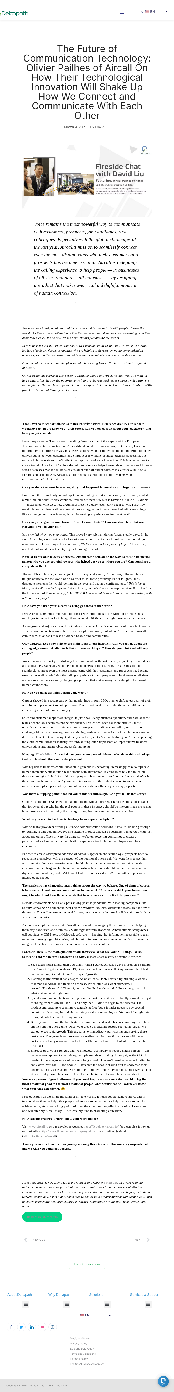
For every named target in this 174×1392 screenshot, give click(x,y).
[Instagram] (52, 1327)
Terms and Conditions (83, 1353)
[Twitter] (21, 1327)
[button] (25, 1304)
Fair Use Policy (79, 1358)
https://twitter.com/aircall (39, 1136)
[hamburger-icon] (121, 12)
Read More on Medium (42, 1216)
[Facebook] (11, 1327)
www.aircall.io (38, 1126)
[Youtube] (42, 1327)
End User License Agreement (87, 1363)
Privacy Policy (78, 1343)
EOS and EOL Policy (82, 1348)
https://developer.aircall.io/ (101, 1126)
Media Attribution (80, 1338)
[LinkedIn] (32, 1327)
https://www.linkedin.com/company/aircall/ (69, 1131)
